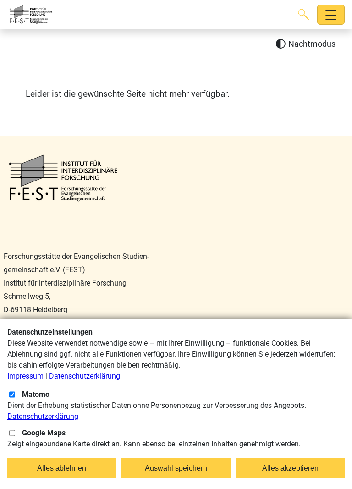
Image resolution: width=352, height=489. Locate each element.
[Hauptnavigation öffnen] (331, 15)
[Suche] (303, 14)
